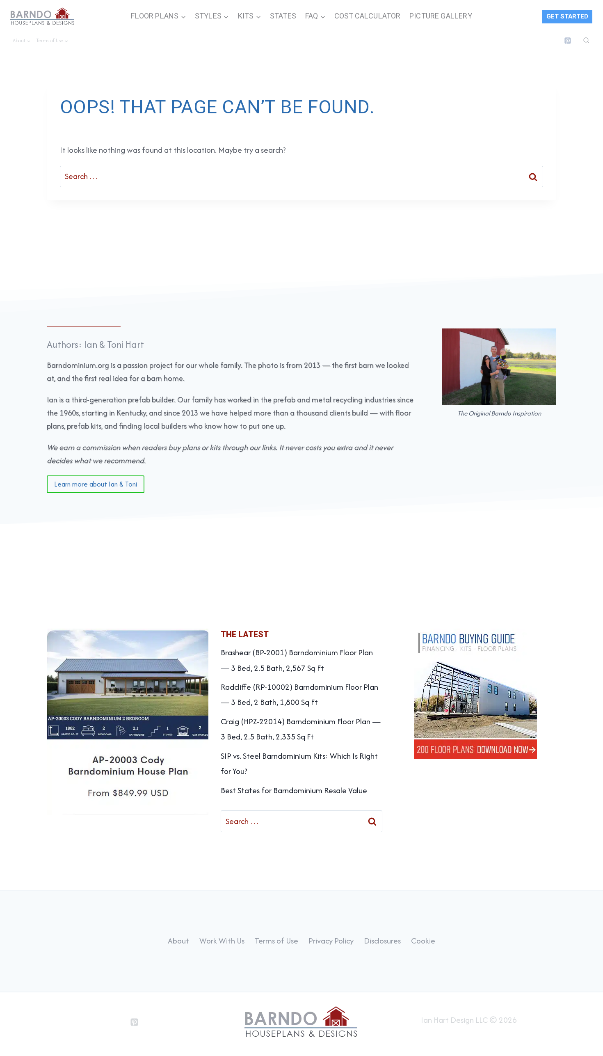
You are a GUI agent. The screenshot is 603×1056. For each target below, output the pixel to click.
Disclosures (382, 940)
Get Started (567, 16)
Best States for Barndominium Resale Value (294, 790)
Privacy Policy (331, 940)
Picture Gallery (440, 16)
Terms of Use (276, 940)
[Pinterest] (567, 40)
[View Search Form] (586, 41)
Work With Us (221, 940)
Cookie (423, 940)
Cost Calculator (367, 16)
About (178, 940)
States (283, 16)
